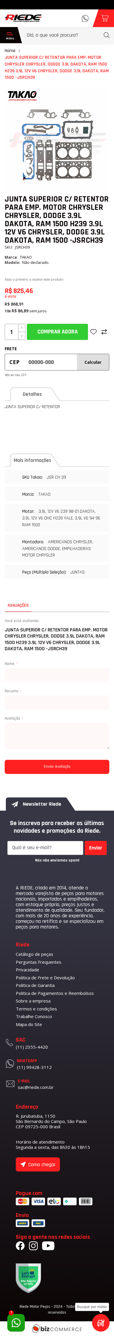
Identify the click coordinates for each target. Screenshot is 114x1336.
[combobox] (68, 35)
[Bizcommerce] (57, 1328)
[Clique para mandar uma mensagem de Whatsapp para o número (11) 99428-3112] (85, 18)
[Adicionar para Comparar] (104, 331)
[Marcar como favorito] (93, 331)
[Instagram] (33, 1246)
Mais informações (32, 460)
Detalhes (32, 394)
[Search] (106, 35)
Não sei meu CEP (15, 375)
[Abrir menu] (9, 35)
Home (10, 51)
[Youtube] (48, 1246)
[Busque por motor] (101, 1323)
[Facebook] (20, 1246)
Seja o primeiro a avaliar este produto (34, 279)
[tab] (36, 394)
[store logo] (24, 18)
